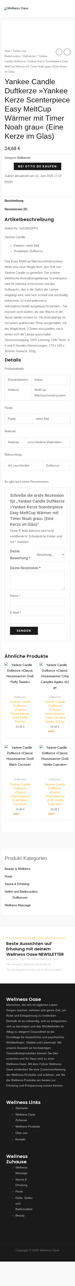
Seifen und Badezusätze (21, 891)
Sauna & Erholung (17, 884)
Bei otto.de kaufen (37, 166)
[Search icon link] (53, 8)
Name (15, 595)
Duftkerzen (29, 56)
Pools (8, 876)
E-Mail (15, 612)
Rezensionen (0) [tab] (16, 209)
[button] (37, 1255)
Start (7, 51)
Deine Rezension (25, 568)
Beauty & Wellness (17, 869)
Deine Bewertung (20, 554)
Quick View (20, 689)
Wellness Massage (18, 905)
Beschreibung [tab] (14, 201)
